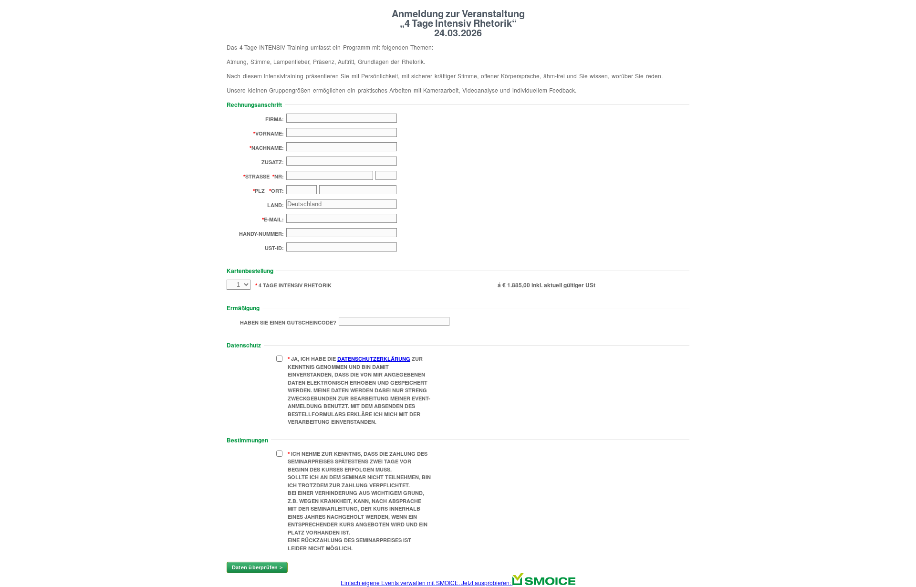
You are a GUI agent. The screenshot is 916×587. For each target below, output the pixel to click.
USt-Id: (274, 248)
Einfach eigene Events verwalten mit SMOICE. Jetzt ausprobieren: (426, 582)
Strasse (257, 176)
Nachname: (267, 147)
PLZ (260, 190)
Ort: (277, 190)
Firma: (274, 119)
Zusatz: (272, 162)
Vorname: (269, 133)
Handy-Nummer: (261, 233)
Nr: (279, 176)
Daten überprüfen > (257, 567)
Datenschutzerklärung (373, 358)
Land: (275, 205)
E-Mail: (274, 219)
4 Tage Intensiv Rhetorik (294, 285)
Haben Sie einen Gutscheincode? (288, 322)
